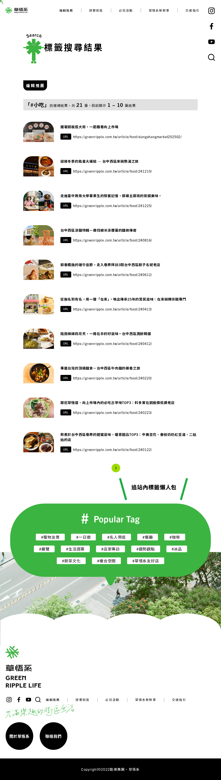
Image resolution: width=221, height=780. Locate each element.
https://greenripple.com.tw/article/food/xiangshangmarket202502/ (127, 136)
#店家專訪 (110, 548)
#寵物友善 (50, 537)
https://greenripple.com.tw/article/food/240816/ (112, 240)
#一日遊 (83, 537)
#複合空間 (106, 560)
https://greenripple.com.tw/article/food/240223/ (112, 412)
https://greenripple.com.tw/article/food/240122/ (112, 449)
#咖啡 (174, 537)
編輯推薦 (66, 10)
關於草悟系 (19, 736)
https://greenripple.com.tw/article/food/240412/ (112, 343)
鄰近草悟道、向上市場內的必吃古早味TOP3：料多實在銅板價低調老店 (117, 402)
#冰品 (177, 548)
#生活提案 (75, 548)
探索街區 (96, 10)
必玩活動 (126, 10)
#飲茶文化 (71, 560)
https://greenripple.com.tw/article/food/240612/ (112, 274)
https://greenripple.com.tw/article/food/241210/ (112, 171)
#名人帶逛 (116, 537)
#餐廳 (147, 537)
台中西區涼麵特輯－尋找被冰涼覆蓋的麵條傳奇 (98, 230)
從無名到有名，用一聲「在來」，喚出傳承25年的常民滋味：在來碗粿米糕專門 (123, 299)
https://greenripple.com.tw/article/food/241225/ (112, 205)
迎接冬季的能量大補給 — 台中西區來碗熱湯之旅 (99, 161)
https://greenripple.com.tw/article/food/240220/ (112, 378)
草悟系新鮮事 (159, 10)
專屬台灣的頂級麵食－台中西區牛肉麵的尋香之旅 (100, 368)
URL (66, 136)
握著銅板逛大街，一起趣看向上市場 (89, 127)
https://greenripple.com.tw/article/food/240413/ (112, 309)
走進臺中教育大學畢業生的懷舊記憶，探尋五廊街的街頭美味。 (111, 195)
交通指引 (192, 10)
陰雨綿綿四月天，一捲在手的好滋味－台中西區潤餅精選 (105, 333)
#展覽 (44, 548)
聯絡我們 (53, 736)
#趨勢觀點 (145, 548)
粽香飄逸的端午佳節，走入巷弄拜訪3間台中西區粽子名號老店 (110, 264)
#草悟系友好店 (145, 560)
